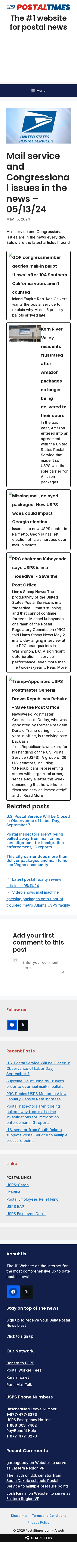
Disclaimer (19, 1516)
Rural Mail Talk (19, 1385)
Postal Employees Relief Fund (32, 1199)
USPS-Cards (17, 1185)
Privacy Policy (39, 1522)
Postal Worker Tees (23, 1370)
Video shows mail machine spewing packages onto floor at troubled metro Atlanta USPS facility (38, 898)
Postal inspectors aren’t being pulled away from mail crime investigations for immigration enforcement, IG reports (35, 840)
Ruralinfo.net (17, 1377)
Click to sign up (20, 1336)
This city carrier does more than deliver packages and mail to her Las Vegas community (37, 860)
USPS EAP (15, 1206)
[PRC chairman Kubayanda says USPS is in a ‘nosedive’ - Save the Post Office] (38, 613)
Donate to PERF (20, 1363)
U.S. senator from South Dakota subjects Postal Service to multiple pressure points (37, 1135)
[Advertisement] (38, 62)
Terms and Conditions (49, 1516)
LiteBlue (13, 1192)
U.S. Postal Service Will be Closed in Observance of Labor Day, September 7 (38, 820)
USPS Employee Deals (26, 1214)
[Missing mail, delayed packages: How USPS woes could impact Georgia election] (38, 520)
